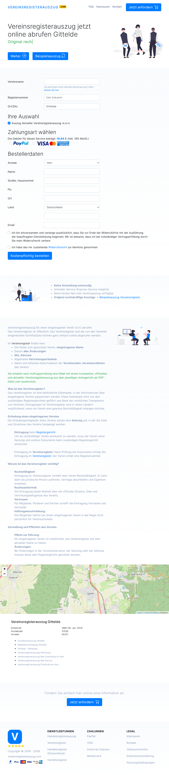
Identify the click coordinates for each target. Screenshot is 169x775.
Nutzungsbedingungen (141, 762)
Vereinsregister (21, 343)
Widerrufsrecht (57, 247)
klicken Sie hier (51, 90)
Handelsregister (57, 760)
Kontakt (117, 6)
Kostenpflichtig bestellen (30, 256)
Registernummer (18, 97)
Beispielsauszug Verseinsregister (120, 297)
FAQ (91, 6)
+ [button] (4, 569)
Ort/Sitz (13, 106)
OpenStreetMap (151, 612)
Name (11, 171)
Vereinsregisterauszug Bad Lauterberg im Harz (41, 656)
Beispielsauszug (48, 56)
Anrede (12, 162)
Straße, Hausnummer (21, 180)
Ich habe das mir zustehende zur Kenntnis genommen (55, 247)
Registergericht (45, 432)
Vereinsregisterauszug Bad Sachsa (35, 660)
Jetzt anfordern (141, 7)
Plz (10, 189)
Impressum (103, 6)
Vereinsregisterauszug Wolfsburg (34, 652)
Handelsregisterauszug (75, 87)
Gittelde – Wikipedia (27, 648)
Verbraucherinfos (137, 749)
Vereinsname (16, 81)
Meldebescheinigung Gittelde (32, 645)
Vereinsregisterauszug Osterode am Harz (38, 664)
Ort (10, 198)
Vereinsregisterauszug (33, 7)
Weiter (16, 56)
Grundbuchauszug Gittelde (31, 641)
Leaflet (139, 612)
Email (11, 225)
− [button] (4, 574)
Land (11, 207)
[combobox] (72, 82)
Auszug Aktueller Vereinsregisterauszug (41, 123)
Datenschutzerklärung (140, 756)
